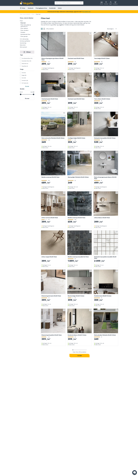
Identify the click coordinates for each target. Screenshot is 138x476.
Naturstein (23, 45)
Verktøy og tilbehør (25, 41)
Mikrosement (23, 47)
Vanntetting (23, 43)
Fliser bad (23, 22)
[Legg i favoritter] (64, 33)
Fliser (33, 14)
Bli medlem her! (86, 11)
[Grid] (42, 29)
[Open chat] (134, 472)
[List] (44, 29)
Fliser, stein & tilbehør (25, 14)
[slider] (20, 94)
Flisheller (22, 32)
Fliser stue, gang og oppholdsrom (25, 25)
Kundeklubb (52, 8)
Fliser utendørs (24, 30)
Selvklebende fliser (25, 34)
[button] (80, 2)
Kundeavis (30, 8)
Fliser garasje (24, 36)
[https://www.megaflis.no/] (26, 3)
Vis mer (27, 86)
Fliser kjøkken (24, 28)
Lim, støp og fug (24, 39)
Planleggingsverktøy (41, 8)
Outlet (60, 8)
